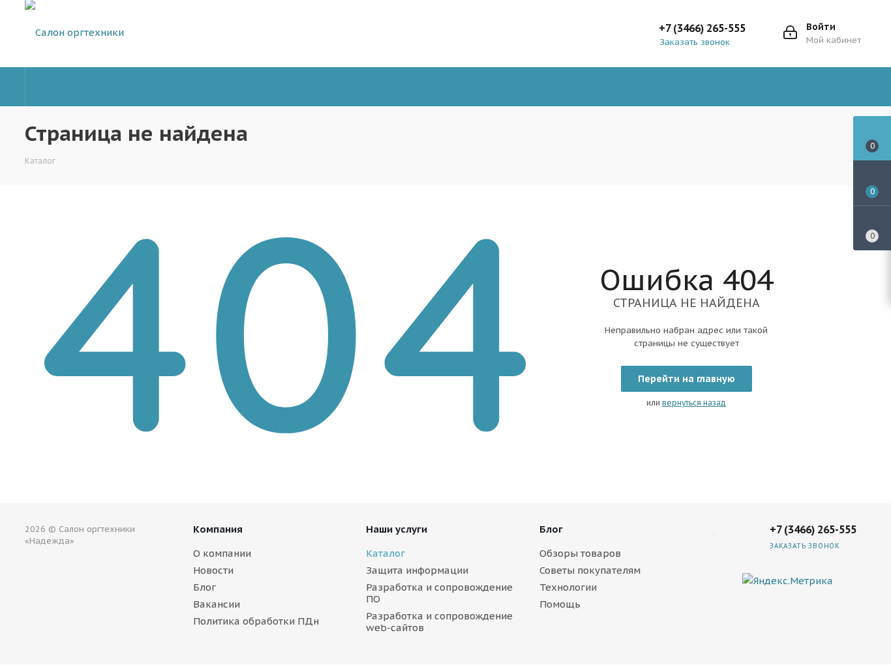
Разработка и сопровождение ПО (439, 593)
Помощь (560, 604)
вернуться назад (694, 402)
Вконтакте (853, 581)
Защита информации (417, 570)
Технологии (568, 587)
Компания (218, 529)
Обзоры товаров (580, 553)
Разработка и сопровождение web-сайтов (439, 622)
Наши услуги (396, 529)
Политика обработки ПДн (256, 621)
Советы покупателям (590, 570)
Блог (204, 587)
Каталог (385, 553)
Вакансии (216, 604)
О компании (222, 553)
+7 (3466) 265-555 (702, 28)
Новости (213, 570)
